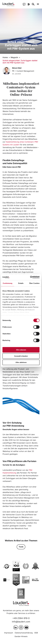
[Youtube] (26, 627)
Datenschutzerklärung (24, 633)
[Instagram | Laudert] (21, 627)
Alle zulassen (21, 350)
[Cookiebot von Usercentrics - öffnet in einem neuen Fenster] (30, 277)
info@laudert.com (21, 621)
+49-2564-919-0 (21, 618)
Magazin (14, 57)
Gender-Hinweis (21, 636)
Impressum (8, 633)
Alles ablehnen (21, 362)
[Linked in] (15, 627)
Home (5, 57)
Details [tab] (20, 283)
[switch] (36, 327)
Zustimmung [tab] (7, 283)
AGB (36, 633)
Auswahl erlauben (21, 356)
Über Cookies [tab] (34, 283)
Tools (21, 547)
